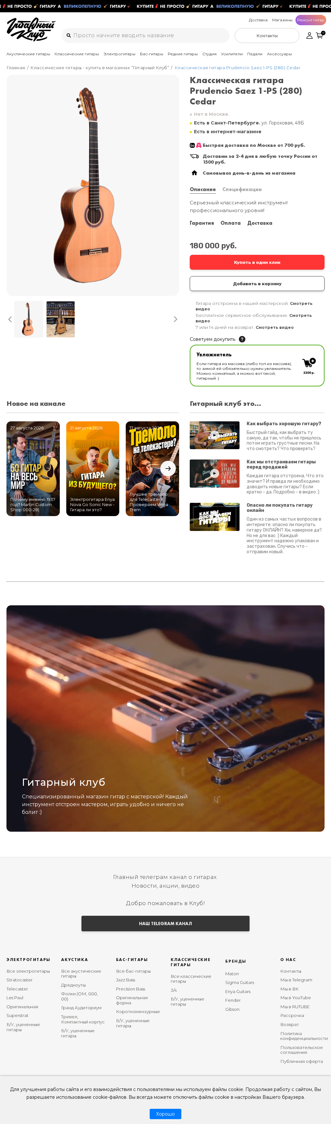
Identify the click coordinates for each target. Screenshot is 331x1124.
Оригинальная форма (132, 1000)
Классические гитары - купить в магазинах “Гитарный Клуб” (99, 67)
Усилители (232, 53)
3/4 (174, 990)
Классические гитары (77, 53)
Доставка (258, 19)
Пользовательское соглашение (301, 1050)
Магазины (282, 19)
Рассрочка (292, 1015)
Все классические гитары (191, 979)
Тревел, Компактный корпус (83, 1019)
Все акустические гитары (81, 973)
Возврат (289, 1024)
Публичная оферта (301, 1061)
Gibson (232, 1009)
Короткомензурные (138, 1011)
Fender (233, 1000)
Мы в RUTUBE (295, 1006)
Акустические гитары (28, 53)
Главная (15, 67)
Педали (254, 53)
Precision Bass (130, 988)
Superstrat (17, 1015)
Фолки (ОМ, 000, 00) (79, 996)
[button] (10, 319)
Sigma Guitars (239, 982)
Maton (232, 973)
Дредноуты (73, 985)
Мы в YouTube (295, 997)
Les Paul (14, 997)
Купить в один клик (257, 262)
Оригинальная (22, 1006)
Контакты (290, 971)
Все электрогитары (28, 971)
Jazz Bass (125, 979)
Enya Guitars (238, 991)
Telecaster (17, 988)
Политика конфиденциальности (304, 1036)
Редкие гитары (183, 53)
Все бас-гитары (133, 971)
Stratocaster (19, 979)
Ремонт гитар (311, 19)
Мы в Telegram (296, 979)
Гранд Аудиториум (81, 1007)
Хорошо (165, 1114)
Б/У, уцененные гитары (23, 1027)
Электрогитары (119, 53)
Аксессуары (279, 53)
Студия (209, 53)
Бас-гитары (151, 53)
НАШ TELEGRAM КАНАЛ (165, 923)
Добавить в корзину (257, 283)
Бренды (235, 961)
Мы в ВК (289, 988)
